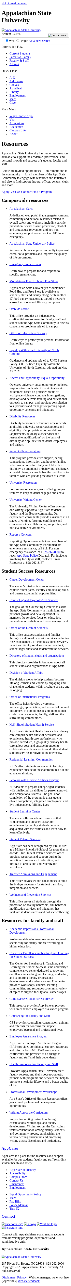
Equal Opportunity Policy (25, 1194)
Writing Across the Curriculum (28, 1112)
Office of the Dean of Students (28, 628)
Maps (12, 99)
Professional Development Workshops (33, 1092)
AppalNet (15, 88)
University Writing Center (25, 499)
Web (12, 40)
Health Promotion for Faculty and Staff (33, 1064)
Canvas (14, 84)
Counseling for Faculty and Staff (29, 1015)
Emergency (16, 1184)
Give (12, 102)
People (24, 40)
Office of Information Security (28, 333)
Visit (12, 119)
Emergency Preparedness (25, 264)
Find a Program (42, 191)
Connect (26, 191)
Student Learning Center (24, 811)
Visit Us (15, 191)
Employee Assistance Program (28, 1036)
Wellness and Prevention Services (30, 894)
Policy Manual (18, 1205)
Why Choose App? (21, 116)
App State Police (27, 555)
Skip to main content (14, 3)
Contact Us (16, 1180)
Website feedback (29, 1281)
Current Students (19, 53)
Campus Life (17, 130)
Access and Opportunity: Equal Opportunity (36, 378)
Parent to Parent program (24, 451)
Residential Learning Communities (31, 759)
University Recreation (23, 482)
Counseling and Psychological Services (33, 600)
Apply (5, 191)
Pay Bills (15, 1201)
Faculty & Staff (19, 60)
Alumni (14, 64)
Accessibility (17, 1173)
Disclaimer (8, 1277)
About (13, 134)
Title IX (14, 1208)
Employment (17, 95)
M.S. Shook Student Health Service (31, 724)
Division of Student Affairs (26, 672)
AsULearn (16, 81)
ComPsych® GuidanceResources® (31, 998)
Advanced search (39, 40)
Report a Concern (20, 534)
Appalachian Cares (21, 208)
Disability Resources (22, 416)
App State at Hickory (22, 1169)
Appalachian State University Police (31, 243)
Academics (16, 126)
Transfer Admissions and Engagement (33, 874)
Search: (6, 33)
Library (14, 92)
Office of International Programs (29, 696)
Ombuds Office (19, 309)
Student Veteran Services (24, 839)
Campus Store (18, 1177)
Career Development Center (26, 579)
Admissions (16, 123)
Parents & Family (20, 57)
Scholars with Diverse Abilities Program (34, 780)
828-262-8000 (52, 552)
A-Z (12, 77)
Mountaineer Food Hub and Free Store (33, 281)
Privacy (22, 1277)
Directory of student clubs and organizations (36, 655)
